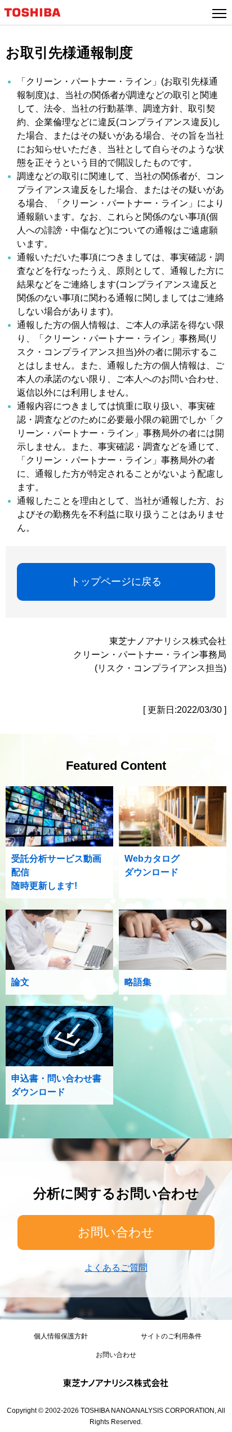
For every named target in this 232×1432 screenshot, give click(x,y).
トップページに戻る (116, 581)
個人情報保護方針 (61, 1336)
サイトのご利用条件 (171, 1336)
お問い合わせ (116, 1232)
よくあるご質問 (116, 1268)
